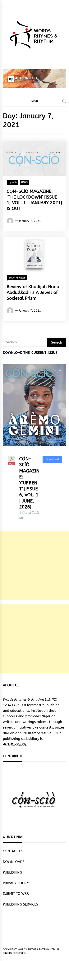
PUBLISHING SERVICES (20, 904)
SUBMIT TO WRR (16, 893)
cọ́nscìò (12, 182)
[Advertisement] (34, 565)
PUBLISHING (12, 872)
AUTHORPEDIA (14, 744)
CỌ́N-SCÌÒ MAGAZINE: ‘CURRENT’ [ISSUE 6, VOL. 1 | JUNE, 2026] (29, 483)
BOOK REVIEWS (17, 277)
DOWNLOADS (13, 862)
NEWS (24, 182)
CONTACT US (13, 851)
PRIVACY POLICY (16, 883)
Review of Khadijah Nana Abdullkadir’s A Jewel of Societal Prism (33, 292)
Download (52, 459)
